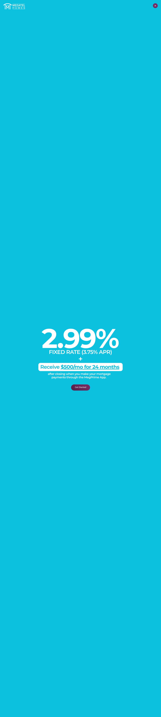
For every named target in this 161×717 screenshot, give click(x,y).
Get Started (80, 387)
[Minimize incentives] (155, 5)
